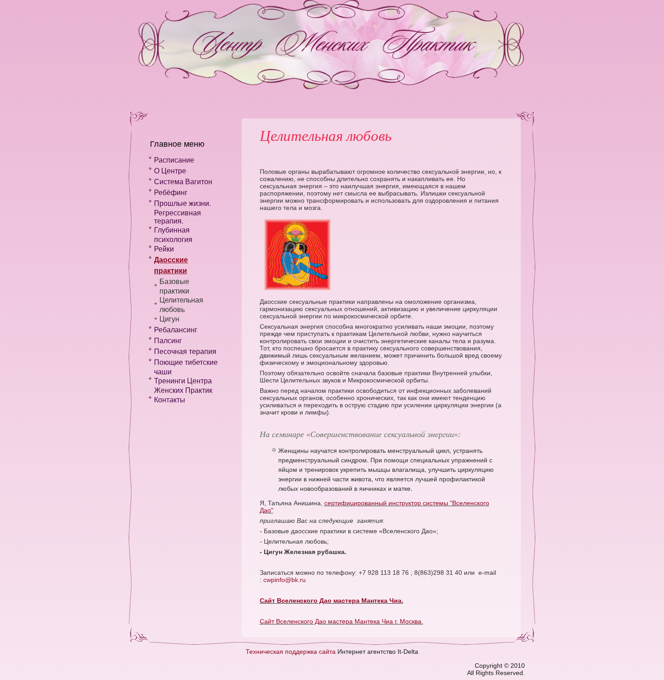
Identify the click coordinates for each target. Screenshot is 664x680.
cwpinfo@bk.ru (284, 579)
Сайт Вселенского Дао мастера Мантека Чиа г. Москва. (341, 621)
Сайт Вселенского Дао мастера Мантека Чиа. (331, 600)
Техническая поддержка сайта (291, 651)
